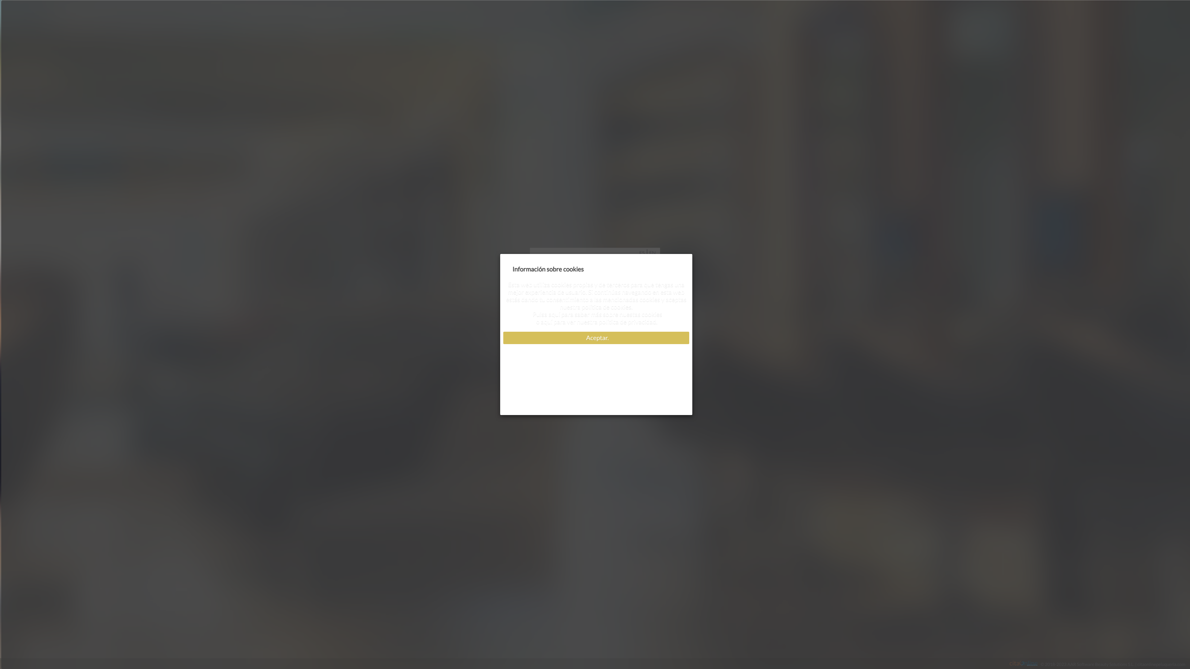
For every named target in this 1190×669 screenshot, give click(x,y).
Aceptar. (596, 338)
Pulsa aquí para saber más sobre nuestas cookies (596, 314)
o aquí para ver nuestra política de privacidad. (596, 322)
